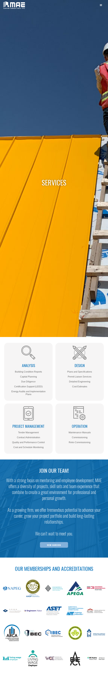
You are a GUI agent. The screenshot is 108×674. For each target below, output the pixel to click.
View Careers (54, 544)
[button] (101, 4)
